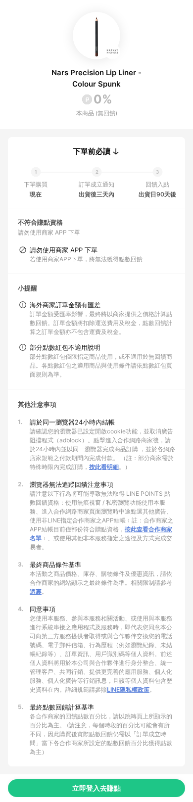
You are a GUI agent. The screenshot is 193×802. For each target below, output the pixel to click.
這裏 (36, 591)
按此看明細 (104, 467)
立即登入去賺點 (96, 788)
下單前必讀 (91, 151)
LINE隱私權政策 (128, 689)
